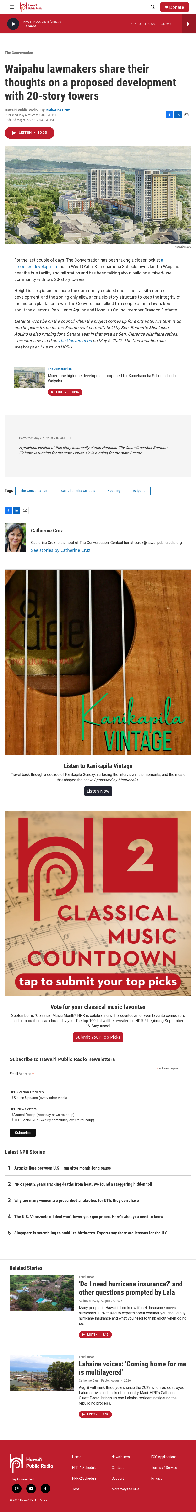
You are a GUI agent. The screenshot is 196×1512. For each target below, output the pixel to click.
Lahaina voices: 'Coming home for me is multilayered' (132, 1368)
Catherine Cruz (58, 110)
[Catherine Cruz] (15, 537)
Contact (118, 1468)
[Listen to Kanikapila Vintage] (98, 662)
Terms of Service (164, 1468)
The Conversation (19, 52)
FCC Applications (164, 1457)
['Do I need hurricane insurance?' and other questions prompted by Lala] (42, 1293)
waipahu (139, 491)
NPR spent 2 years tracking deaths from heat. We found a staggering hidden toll (83, 1184)
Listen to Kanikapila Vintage (98, 765)
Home (76, 1457)
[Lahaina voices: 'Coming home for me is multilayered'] (42, 1373)
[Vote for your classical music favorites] (98, 903)
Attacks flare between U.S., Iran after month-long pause (62, 1167)
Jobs (76, 1489)
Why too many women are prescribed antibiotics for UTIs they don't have (76, 1200)
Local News (86, 1277)
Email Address (22, 1073)
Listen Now (98, 791)
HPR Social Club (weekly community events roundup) (53, 1120)
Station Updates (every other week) (40, 1098)
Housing (114, 491)
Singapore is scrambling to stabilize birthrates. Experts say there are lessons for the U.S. (91, 1232)
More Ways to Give (125, 1489)
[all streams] (189, 23)
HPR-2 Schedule (84, 1478)
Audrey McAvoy (89, 1301)
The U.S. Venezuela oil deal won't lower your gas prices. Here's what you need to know (88, 1216)
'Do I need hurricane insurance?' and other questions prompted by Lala (131, 1288)
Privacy (156, 1478)
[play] (13, 24)
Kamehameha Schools (78, 491)
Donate (176, 7)
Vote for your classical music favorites (97, 1007)
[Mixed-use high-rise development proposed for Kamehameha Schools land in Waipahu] (29, 377)
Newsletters (121, 1457)
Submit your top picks (98, 1037)
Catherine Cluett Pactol (94, 1380)
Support (118, 1478)
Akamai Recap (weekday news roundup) (44, 1115)
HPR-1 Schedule (84, 1468)
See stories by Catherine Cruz (60, 550)
